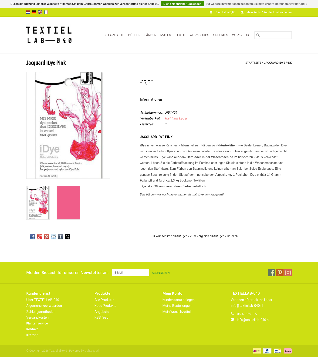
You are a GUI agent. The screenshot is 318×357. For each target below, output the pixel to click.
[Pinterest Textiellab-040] (280, 272)
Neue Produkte (105, 305)
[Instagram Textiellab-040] (288, 272)
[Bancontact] (277, 351)
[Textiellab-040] (52, 35)
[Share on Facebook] (32, 236)
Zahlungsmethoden (40, 312)
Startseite (114, 35)
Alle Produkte (104, 300)
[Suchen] (257, 35)
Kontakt (32, 329)
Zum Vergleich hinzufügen (207, 236)
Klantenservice (37, 323)
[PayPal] (267, 351)
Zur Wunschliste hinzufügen (169, 236)
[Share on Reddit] (53, 236)
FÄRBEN (150, 35)
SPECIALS (220, 35)
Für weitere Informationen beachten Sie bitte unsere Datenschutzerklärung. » (257, 4)
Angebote (102, 312)
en (40, 12)
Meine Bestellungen (177, 305)
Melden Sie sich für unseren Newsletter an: (67, 272)
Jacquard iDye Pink (278, 62)
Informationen (151, 99)
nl (28, 12)
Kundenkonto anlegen (178, 300)
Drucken (232, 236)
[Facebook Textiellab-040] (271, 272)
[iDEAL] (256, 351)
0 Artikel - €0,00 (225, 12)
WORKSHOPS (199, 35)
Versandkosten (37, 317)
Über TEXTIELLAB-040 (42, 300)
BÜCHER (134, 35)
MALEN (165, 35)
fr (46, 12)
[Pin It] (46, 236)
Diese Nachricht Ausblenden (182, 4)
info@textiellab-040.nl (253, 320)
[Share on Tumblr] (60, 236)
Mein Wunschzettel (176, 312)
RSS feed (101, 317)
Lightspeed (92, 350)
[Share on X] (67, 236)
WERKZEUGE (241, 35)
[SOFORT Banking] (287, 351)
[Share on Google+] (39, 236)
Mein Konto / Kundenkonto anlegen (269, 12)
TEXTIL (180, 35)
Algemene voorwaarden (44, 305)
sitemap (32, 335)
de (34, 12)
